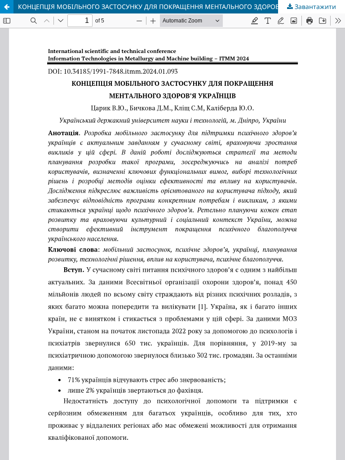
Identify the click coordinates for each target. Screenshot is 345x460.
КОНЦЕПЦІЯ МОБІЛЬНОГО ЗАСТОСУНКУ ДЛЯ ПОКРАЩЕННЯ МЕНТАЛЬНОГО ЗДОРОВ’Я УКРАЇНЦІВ (168, 6)
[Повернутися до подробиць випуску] (6, 6)
